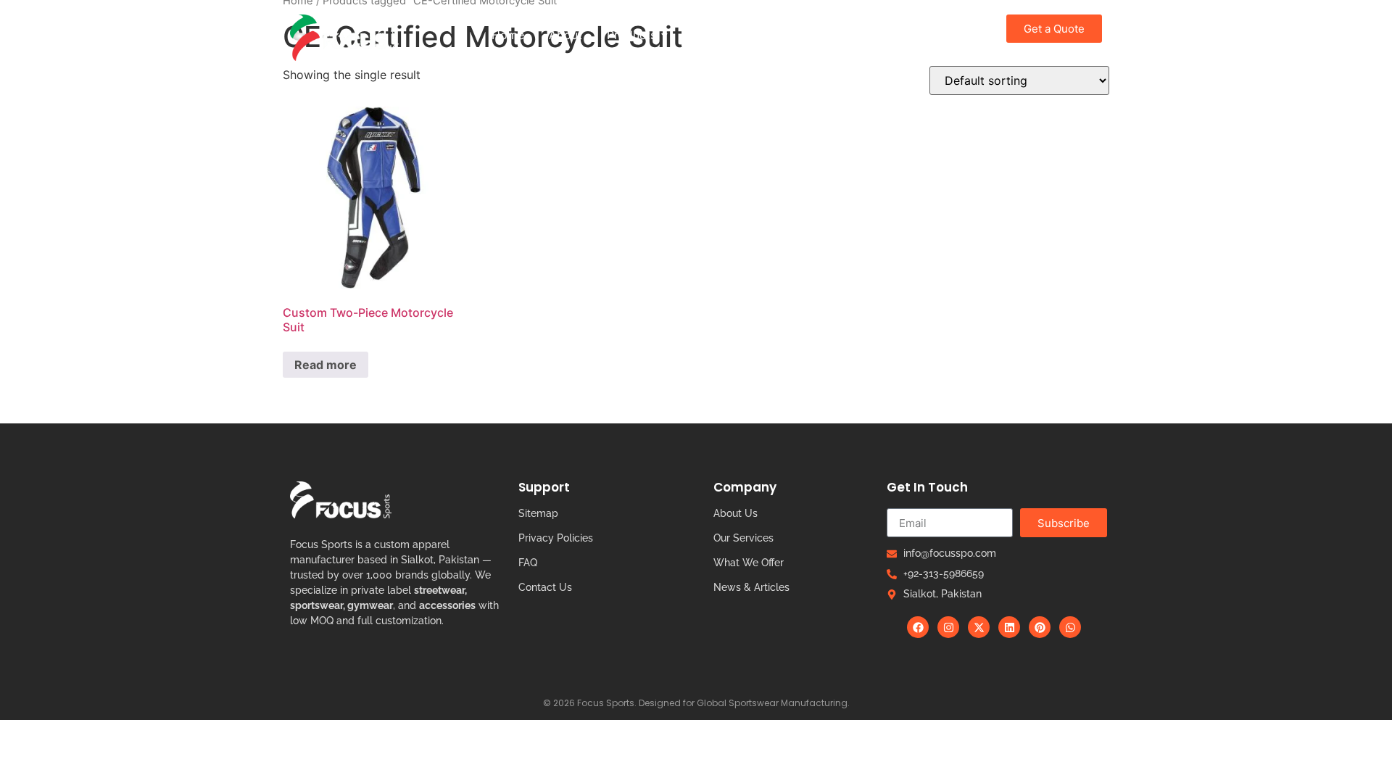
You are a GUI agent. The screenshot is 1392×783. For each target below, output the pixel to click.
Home (508, 35)
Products (631, 35)
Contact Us (545, 587)
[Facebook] (918, 627)
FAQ (527, 562)
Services (808, 35)
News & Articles (751, 587)
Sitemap (538, 513)
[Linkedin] (1009, 627)
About (565, 35)
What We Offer (748, 562)
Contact (878, 35)
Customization (721, 35)
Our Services (743, 538)
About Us (735, 513)
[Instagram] (948, 627)
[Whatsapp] (1070, 627)
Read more (325, 364)
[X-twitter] (979, 627)
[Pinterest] (1040, 627)
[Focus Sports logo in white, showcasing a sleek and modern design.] (341, 499)
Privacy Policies (555, 538)
